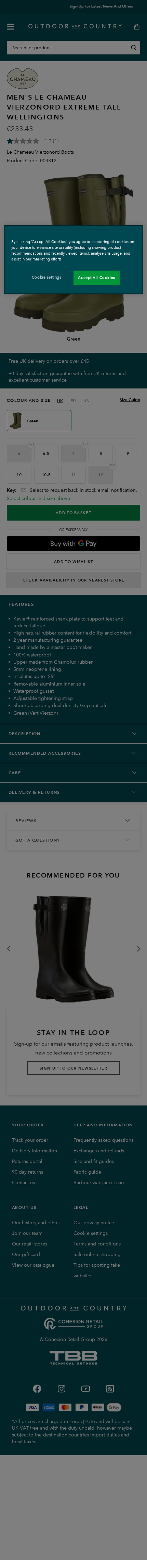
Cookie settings (47, 277)
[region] (74, 259)
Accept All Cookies (96, 277)
